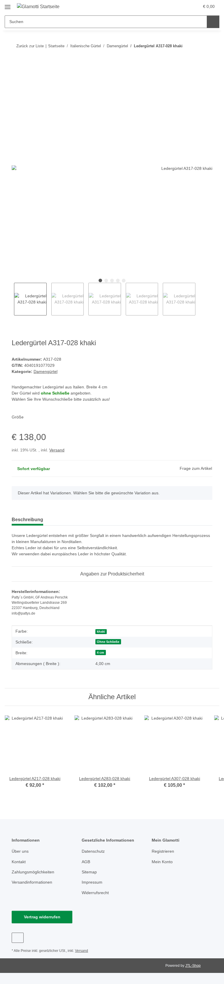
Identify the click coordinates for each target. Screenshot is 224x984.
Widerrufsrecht (95, 892)
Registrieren (163, 851)
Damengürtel (45, 371)
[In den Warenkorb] (16, 65)
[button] (171, 6)
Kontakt (19, 861)
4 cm (100, 652)
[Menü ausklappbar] (7, 4)
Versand (56, 450)
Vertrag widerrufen (42, 917)
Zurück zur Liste (30, 46)
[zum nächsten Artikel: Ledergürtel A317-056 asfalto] (206, 46)
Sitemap (89, 872)
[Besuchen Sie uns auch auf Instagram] (18, 938)
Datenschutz (93, 851)
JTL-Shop (193, 966)
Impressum (92, 882)
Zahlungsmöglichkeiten (33, 872)
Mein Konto (162, 861)
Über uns (20, 851)
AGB (86, 861)
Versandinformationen (32, 882)
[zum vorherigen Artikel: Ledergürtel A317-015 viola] (193, 46)
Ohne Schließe (108, 641)
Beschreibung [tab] (27, 519)
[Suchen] (213, 21)
